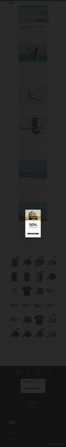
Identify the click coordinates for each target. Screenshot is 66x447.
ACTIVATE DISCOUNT (33, 233)
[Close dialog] (40, 210)
